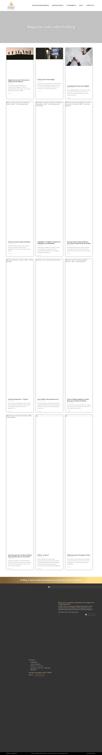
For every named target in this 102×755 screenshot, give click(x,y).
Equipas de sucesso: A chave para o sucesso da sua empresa (19, 80)
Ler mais (10, 93)
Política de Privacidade (35, 753)
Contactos (90, 5)
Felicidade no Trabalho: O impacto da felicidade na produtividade (48, 242)
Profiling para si (57, 5)
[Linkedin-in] (36, 675)
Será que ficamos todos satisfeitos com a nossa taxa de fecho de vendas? (79, 242)
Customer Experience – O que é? (18, 399)
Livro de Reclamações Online (62, 753)
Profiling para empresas (40, 5)
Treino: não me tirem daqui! (45, 79)
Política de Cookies (43, 753)
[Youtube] (43, 675)
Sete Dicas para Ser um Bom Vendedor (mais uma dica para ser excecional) (20, 556)
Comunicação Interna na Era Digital (78, 86)
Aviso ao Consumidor (52, 753)
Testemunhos (71, 5)
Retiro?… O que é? (43, 555)
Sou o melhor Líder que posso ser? (48, 399)
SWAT (81, 5)
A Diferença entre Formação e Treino (78, 555)
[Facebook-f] (39, 675)
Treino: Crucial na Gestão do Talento (19, 242)
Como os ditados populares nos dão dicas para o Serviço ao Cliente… (78, 400)
